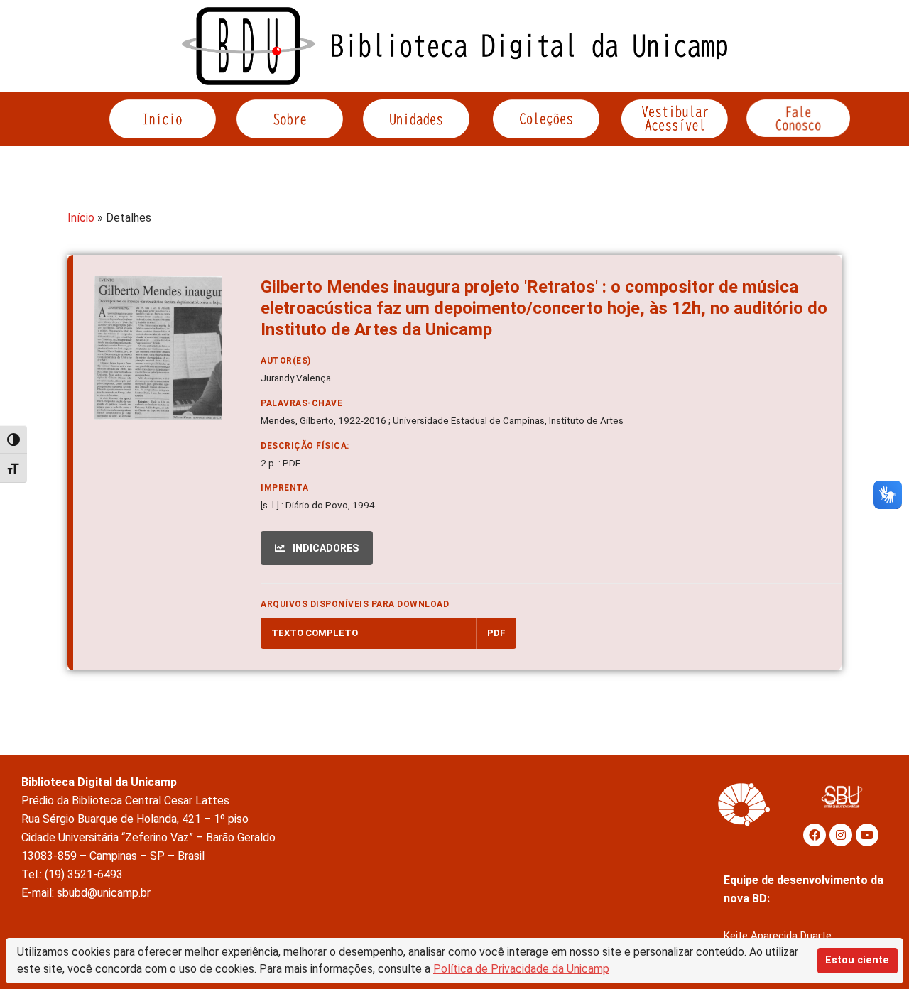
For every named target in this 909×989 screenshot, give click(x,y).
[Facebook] (814, 835)
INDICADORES (324, 548)
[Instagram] (840, 835)
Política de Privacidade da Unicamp (521, 969)
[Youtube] (867, 835)
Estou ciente (857, 960)
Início (80, 217)
